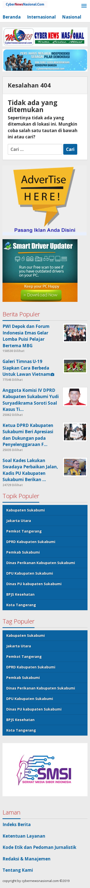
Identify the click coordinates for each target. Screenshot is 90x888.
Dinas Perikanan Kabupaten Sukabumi (40, 562)
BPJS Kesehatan (20, 594)
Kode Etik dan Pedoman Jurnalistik (39, 847)
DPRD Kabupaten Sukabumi (30, 541)
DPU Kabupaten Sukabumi (29, 573)
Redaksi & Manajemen (26, 859)
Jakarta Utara (18, 520)
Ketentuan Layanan (23, 836)
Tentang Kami (17, 870)
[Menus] (84, 6)
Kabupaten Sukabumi (25, 510)
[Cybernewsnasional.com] (25, 4)
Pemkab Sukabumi (23, 552)
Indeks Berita (16, 824)
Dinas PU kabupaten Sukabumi (34, 583)
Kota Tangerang (21, 604)
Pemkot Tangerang (24, 531)
